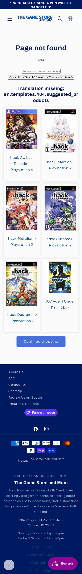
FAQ (11, 378)
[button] (9, 18)
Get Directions (41, 571)
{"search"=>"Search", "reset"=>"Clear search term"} (41, 77)
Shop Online (41, 547)
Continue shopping (41, 342)
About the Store (41, 555)
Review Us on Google (25, 397)
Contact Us (17, 384)
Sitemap (15, 391)
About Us (16, 372)
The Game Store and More (46, 459)
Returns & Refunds (23, 403)
